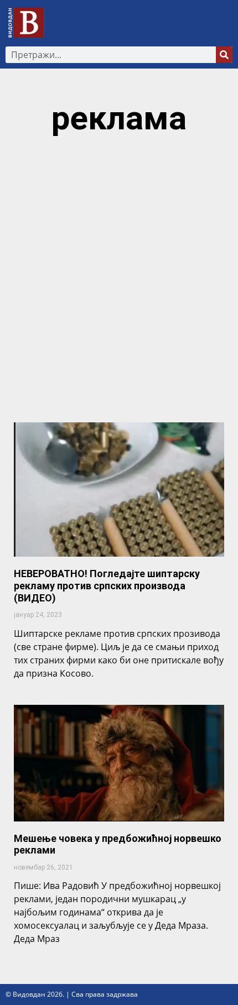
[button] (224, 23)
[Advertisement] (119, 284)
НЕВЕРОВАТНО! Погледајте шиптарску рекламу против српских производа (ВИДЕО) (107, 585)
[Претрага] (224, 54)
